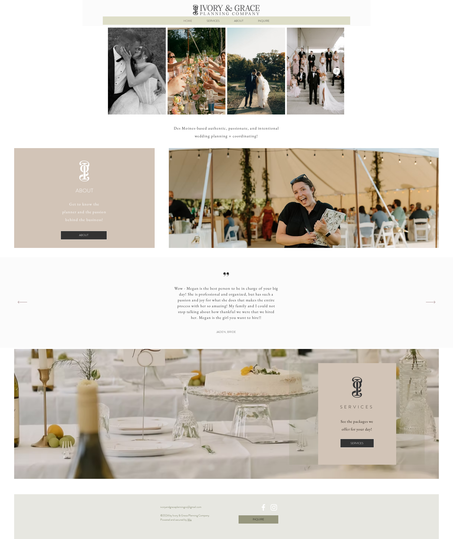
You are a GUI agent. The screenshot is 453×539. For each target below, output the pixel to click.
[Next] (430, 302)
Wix (189, 520)
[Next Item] (336, 71)
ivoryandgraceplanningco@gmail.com (180, 507)
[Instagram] (273, 507)
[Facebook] (263, 507)
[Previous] (22, 302)
